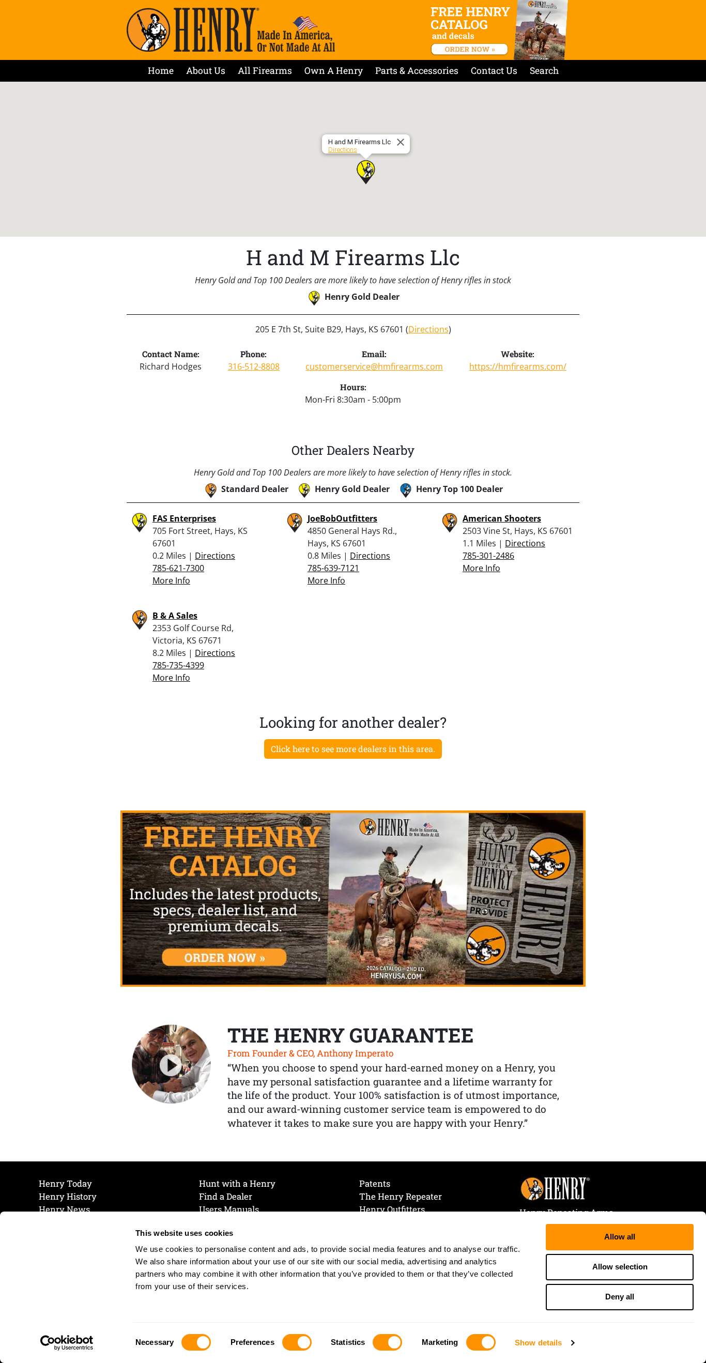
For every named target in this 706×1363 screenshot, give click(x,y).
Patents (374, 1183)
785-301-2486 (488, 555)
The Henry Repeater (400, 1196)
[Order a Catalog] (353, 897)
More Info (171, 580)
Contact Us (494, 70)
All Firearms (265, 70)
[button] (366, 172)
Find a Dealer (225, 1196)
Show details (538, 1342)
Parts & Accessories (416, 70)
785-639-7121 (333, 568)
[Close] (402, 142)
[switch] (297, 1342)
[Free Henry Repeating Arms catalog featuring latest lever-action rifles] (501, 30)
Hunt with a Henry (237, 1183)
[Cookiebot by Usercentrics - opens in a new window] (67, 1343)
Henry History (68, 1196)
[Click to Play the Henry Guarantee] (171, 1065)
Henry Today (65, 1183)
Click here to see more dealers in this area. (353, 748)
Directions (342, 150)
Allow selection (620, 1266)
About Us (205, 70)
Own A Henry (333, 70)
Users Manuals (229, 1209)
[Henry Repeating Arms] (231, 30)
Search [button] (544, 70)
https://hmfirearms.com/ (517, 366)
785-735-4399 (178, 665)
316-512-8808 (254, 366)
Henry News (64, 1209)
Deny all (619, 1296)
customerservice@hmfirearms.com (374, 366)
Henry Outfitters (392, 1209)
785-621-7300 (178, 568)
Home (161, 70)
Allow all (619, 1236)
